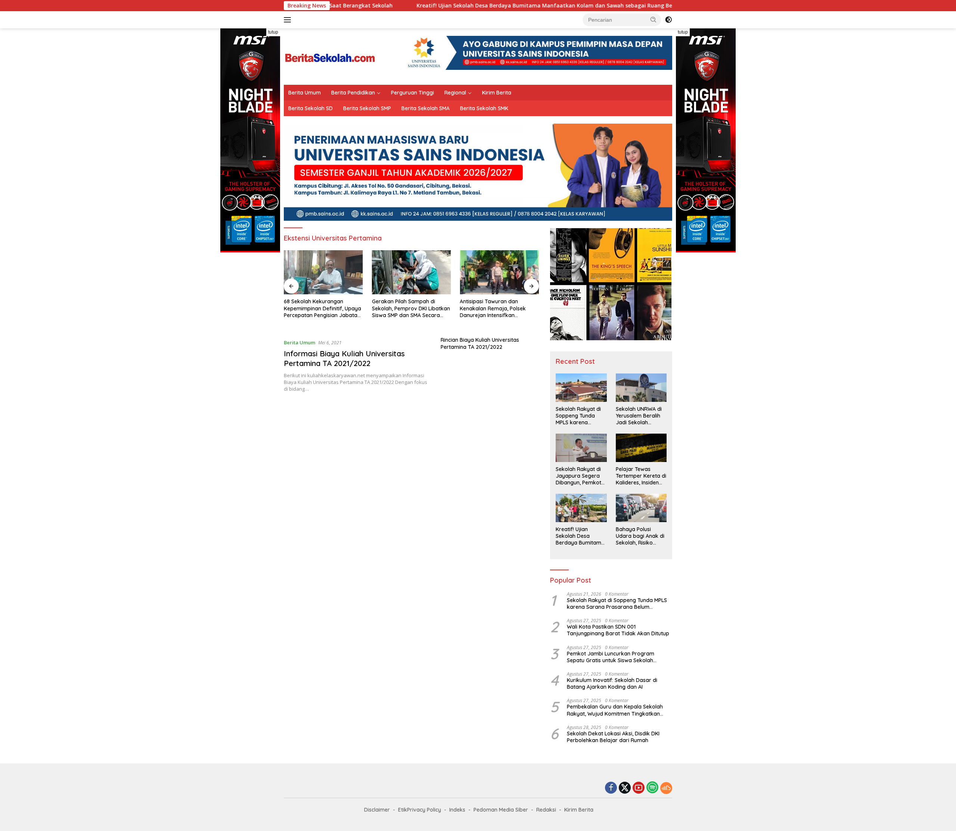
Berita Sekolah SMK (484, 108)
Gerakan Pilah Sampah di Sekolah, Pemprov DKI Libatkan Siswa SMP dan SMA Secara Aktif (411, 308)
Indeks (457, 809)
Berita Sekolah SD (310, 108)
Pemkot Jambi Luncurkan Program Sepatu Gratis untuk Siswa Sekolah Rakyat (610, 657)
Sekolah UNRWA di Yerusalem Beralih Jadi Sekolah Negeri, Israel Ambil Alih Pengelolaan (640, 416)
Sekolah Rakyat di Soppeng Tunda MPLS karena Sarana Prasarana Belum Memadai (579, 416)
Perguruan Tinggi (412, 92)
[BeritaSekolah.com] (330, 55)
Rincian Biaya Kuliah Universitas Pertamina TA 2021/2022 (480, 343)
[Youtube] (639, 788)
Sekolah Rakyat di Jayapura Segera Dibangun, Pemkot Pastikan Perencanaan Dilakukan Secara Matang (578, 476)
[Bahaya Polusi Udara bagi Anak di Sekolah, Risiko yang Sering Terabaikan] (641, 508)
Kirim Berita (496, 92)
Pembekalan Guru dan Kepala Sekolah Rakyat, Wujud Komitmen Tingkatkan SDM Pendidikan (615, 710)
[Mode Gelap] (668, 19)
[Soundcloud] (666, 788)
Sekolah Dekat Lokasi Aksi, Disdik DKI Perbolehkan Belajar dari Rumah (613, 737)
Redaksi (546, 809)
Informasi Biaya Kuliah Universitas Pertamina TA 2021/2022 (344, 358)
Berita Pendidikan (353, 92)
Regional (455, 92)
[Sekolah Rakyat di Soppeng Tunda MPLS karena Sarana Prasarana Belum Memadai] (581, 387)
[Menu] (289, 19)
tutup (273, 32)
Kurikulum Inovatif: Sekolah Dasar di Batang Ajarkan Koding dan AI (612, 683)
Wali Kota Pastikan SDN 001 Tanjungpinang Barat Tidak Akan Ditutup (618, 630)
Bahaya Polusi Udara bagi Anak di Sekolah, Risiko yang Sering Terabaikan (640, 536)
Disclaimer (377, 809)
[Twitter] (625, 788)
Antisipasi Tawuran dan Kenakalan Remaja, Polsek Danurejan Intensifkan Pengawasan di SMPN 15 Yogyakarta (493, 308)
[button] (653, 19)
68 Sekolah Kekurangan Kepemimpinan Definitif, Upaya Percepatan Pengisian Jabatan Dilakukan (322, 308)
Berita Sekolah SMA (425, 108)
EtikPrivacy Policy (419, 809)
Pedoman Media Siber (501, 809)
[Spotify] (652, 788)
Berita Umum (304, 92)
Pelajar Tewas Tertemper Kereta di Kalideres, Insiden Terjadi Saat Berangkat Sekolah (641, 476)
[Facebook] (611, 788)
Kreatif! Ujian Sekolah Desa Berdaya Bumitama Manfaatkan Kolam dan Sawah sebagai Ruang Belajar (502, 5)
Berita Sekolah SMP (367, 108)
